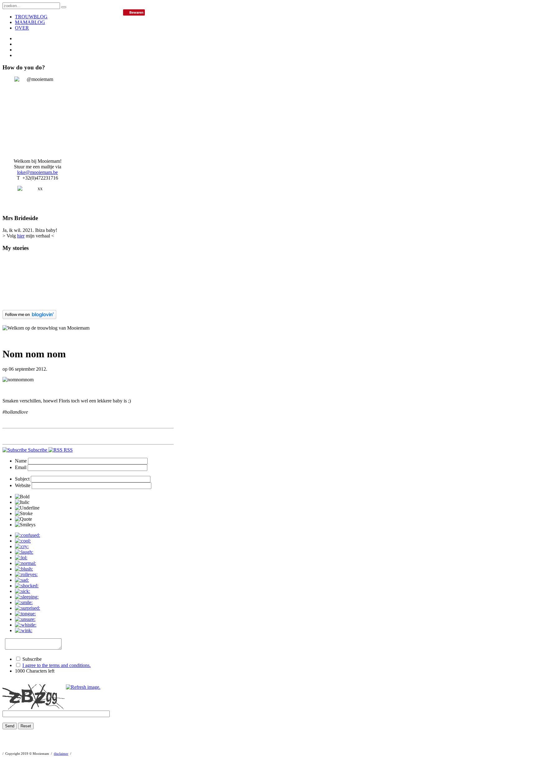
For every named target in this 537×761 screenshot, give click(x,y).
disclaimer (61, 753)
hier (21, 235)
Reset (26, 726)
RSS (67, 450)
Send (9, 726)
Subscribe (37, 450)
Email (20, 467)
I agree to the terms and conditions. (56, 665)
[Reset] (63, 7)
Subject (22, 478)
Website (22, 485)
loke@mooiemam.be (37, 172)
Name (21, 460)
